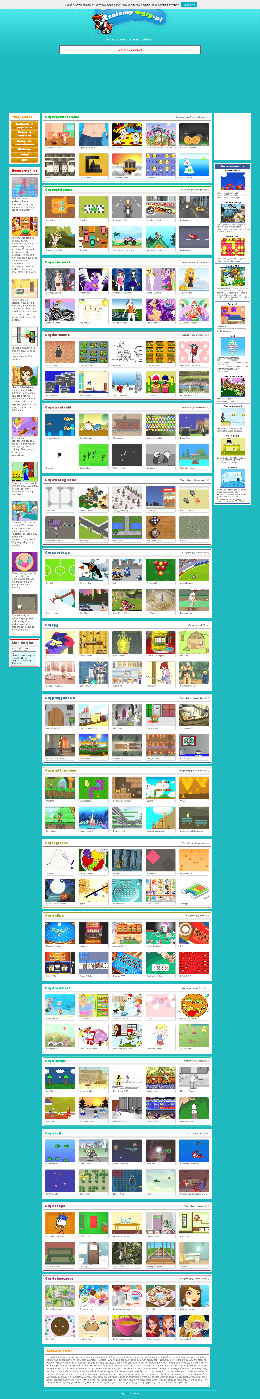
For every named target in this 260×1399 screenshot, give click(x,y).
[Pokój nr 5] (232, 324)
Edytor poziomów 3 (233, 406)
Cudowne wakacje (232, 202)
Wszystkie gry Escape (194, 1206)
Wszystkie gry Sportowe (193, 553)
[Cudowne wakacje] (232, 222)
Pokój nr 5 (232, 304)
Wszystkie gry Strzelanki (193, 407)
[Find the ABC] (232, 286)
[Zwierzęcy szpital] (24, 511)
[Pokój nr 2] (24, 604)
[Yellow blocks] (232, 455)
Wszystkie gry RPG (197, 625)
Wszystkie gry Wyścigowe (193, 190)
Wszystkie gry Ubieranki (193, 262)
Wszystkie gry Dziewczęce (192, 1278)
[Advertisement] (130, 84)
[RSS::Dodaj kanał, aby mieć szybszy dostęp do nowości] (24, 162)
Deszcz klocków (232, 171)
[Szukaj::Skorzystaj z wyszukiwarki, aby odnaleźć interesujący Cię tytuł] (24, 156)
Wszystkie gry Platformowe (192, 770)
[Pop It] (232, 356)
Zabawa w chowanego (232, 376)
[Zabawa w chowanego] (232, 396)
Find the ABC (232, 266)
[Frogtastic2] (24, 226)
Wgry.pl (124, 1393)
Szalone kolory (232, 236)
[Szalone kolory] (232, 256)
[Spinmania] (24, 187)
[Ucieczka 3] (24, 336)
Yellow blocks (232, 436)
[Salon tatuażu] (24, 562)
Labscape (232, 468)
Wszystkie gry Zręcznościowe (190, 117)
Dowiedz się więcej (168, 4)
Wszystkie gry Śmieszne (193, 335)
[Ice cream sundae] (24, 427)
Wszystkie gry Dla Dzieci (193, 988)
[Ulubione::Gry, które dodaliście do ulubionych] (24, 151)
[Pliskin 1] (24, 472)
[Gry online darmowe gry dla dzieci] (130, 36)
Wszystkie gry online (196, 916)
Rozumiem (189, 4)
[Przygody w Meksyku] (24, 376)
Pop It (232, 336)
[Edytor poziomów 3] (232, 426)
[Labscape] (232, 487)
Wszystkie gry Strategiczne (193, 480)
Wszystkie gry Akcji (196, 1133)
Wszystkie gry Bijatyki (194, 1061)
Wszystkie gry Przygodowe (192, 698)
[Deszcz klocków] (232, 190)
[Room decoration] (24, 288)
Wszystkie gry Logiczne (193, 843)
